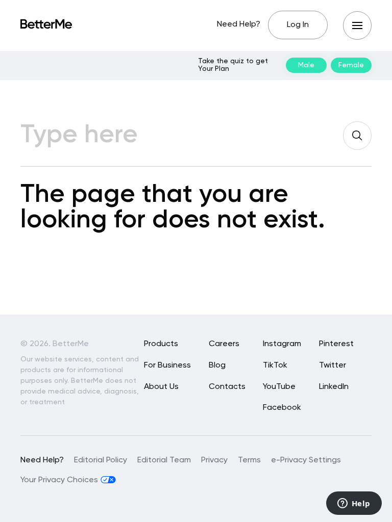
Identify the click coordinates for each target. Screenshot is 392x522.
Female (351, 65)
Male (306, 65)
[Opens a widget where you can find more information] (354, 504)
